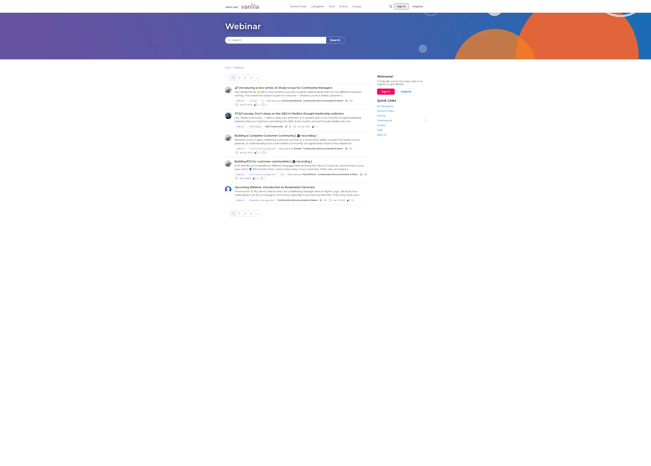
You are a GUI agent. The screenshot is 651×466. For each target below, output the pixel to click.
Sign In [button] (386, 91)
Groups (381, 125)
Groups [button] (253, 100)
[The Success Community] (242, 6)
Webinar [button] (240, 100)
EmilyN (298, 148)
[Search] (391, 6)
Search (335, 40)
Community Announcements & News (323, 100)
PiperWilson (309, 174)
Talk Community (274, 126)
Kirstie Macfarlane (292, 100)
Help (380, 130)
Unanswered (402, 120)
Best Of (381, 134)
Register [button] (406, 91)
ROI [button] (282, 174)
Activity (381, 115)
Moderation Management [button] (261, 200)
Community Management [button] (262, 148)
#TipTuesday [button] (255, 126)
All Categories (385, 106)
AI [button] (262, 100)
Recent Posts (385, 111)
